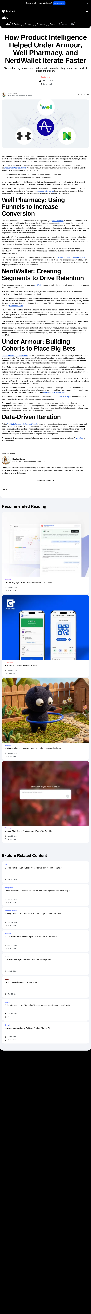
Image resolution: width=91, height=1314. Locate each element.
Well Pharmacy (58, 221)
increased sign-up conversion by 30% (70, 257)
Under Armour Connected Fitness (15, 356)
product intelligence (46, 191)
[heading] (39, 3)
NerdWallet (38, 285)
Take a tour (79, 438)
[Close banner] (88, 3)
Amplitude (22, 424)
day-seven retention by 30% (54, 392)
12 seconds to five (16, 306)
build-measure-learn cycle (61, 397)
